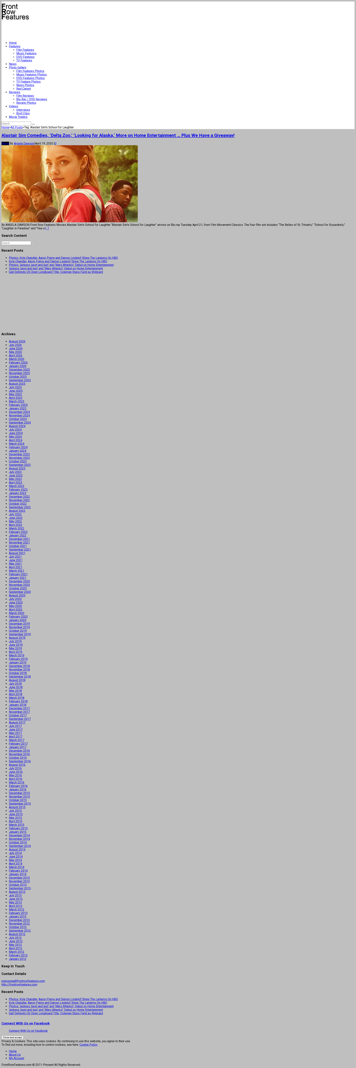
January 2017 (17, 747)
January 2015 (17, 832)
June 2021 (16, 560)
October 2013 (18, 885)
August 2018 (17, 680)
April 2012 (15, 948)
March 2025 (16, 401)
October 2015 (18, 800)
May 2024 (15, 436)
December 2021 (19, 539)
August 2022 (17, 511)
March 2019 (16, 655)
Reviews (14, 92)
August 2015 (17, 807)
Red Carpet (23, 88)
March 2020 (16, 613)
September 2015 (20, 803)
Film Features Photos (30, 71)
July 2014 (15, 853)
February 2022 (18, 532)
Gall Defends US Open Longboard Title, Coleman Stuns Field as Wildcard (56, 272)
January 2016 (17, 789)
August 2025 (17, 384)
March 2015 (16, 825)
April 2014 (15, 863)
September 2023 (20, 465)
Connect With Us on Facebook (25, 1023)
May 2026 (15, 352)
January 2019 (17, 662)
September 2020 (20, 592)
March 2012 (16, 952)
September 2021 (20, 549)
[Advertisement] (68, 29)
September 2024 (20, 422)
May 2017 (15, 733)
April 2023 (15, 482)
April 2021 (15, 567)
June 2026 (16, 348)
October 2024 (18, 419)
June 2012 (16, 941)
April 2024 (15, 440)
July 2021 (15, 556)
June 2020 (16, 602)
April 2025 (15, 398)
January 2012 (17, 959)
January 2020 (17, 620)
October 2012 (18, 927)
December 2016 (19, 750)
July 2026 (15, 345)
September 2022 (20, 507)
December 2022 (19, 496)
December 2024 (19, 412)
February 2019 (18, 659)
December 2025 (19, 369)
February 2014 (18, 870)
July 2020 (15, 599)
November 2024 (19, 415)
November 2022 (19, 500)
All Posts (17, 127)
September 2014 (20, 846)
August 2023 (17, 468)
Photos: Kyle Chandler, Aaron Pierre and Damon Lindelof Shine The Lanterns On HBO (63, 258)
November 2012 (19, 923)
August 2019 (17, 638)
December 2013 (19, 878)
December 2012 (19, 920)
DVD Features (25, 57)
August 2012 (17, 934)
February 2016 (18, 786)
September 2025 (20, 380)
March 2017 (16, 740)
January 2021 (17, 578)
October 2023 (18, 461)
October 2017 (18, 715)
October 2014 (18, 842)
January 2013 (17, 916)
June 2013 (16, 899)
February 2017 (18, 743)
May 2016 (15, 775)
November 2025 (19, 373)
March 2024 (16, 444)
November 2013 (19, 881)
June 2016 (16, 772)
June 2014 (16, 856)
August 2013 (17, 892)
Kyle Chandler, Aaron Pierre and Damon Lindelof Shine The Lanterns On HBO (58, 261)
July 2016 (15, 768)
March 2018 (16, 698)
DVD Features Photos (30, 78)
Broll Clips (23, 113)
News (13, 64)
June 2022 (16, 518)
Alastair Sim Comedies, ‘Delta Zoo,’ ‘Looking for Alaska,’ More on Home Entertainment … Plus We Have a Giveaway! (118, 135)
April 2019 (15, 652)
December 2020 (19, 581)
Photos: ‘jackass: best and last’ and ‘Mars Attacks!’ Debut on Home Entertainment (61, 265)
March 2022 (16, 528)
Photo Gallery (17, 67)
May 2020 (15, 606)
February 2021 (18, 574)
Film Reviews (25, 95)
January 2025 (17, 408)
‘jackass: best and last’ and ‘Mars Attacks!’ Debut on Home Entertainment (56, 268)
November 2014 (19, 839)
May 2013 (15, 902)
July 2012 (15, 937)
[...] (47, 228)
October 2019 (18, 631)
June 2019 (16, 645)
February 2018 (18, 701)
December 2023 (19, 454)
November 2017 (19, 712)
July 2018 (15, 683)
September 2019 (20, 634)
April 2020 (15, 609)
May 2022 (15, 521)
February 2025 (18, 405)
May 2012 (15, 945)
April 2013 (15, 906)
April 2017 (15, 736)
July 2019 (15, 641)
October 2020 (18, 588)
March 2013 (16, 909)
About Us (15, 1054)
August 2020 (17, 595)
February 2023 (18, 489)
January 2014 (17, 874)
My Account (16, 1058)
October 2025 (18, 376)
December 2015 (19, 793)
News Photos (25, 85)
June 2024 (16, 433)
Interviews (23, 110)
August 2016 (17, 765)
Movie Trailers (18, 117)
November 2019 (19, 627)
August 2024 (17, 426)
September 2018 (20, 676)
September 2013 (20, 888)
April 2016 (15, 779)
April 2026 (15, 355)
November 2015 (19, 796)
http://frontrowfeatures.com (19, 984)
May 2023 (15, 479)
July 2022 (15, 514)
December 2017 (19, 708)
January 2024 (17, 451)
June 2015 (16, 814)
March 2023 (16, 486)
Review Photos (26, 103)
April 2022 (15, 525)
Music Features (26, 53)
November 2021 (19, 542)
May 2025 (15, 394)
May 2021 (15, 563)
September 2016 (20, 761)
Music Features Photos (31, 74)
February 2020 (18, 616)
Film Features (25, 50)
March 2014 (16, 867)
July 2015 (15, 810)
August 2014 (17, 849)
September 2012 (20, 930)
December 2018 (19, 666)
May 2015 (15, 818)
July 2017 (15, 726)
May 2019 (15, 648)
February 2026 (18, 362)
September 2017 (20, 719)
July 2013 (15, 895)
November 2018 (19, 669)
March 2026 (16, 359)
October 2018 (18, 673)
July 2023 (15, 472)
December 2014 (19, 835)
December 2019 (19, 623)
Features (14, 46)
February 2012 (18, 955)
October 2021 (18, 546)
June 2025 (16, 391)
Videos (13, 106)
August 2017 (17, 722)
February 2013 (18, 913)
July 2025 (15, 387)
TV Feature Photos (28, 81)
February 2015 (18, 828)
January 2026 (17, 366)
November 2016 (19, 754)
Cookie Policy (89, 1044)
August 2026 (17, 341)
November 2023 (19, 458)
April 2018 (15, 694)
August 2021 (17, 553)
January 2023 (17, 493)
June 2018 (16, 687)
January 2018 (17, 705)
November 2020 (19, 585)
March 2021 (16, 571)
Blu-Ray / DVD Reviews (31, 99)
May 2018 (15, 691)
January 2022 (17, 535)
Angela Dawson (24, 143)
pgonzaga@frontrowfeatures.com (23, 981)
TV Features (24, 60)
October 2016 (18, 758)
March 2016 (16, 782)
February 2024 (18, 447)
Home (13, 43)
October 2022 (18, 503)
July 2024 (15, 429)
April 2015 (15, 821)
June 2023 (16, 475)
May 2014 (15, 860)
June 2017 (16, 729)
